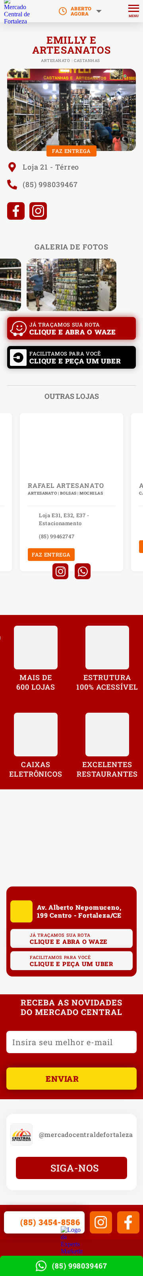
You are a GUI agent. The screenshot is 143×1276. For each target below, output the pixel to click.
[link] (18, 11)
